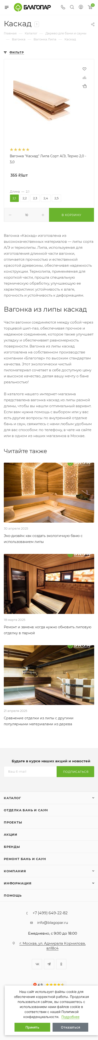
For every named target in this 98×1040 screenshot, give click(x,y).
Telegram (49, 964)
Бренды (12, 847)
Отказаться (70, 1027)
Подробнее (70, 1017)
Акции (10, 834)
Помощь (13, 895)
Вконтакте (37, 964)
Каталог (12, 798)
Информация (18, 883)
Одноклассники (61, 964)
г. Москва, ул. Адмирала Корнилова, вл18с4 (53, 945)
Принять (32, 1027)
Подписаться (76, 772)
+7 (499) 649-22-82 (50, 913)
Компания (15, 871)
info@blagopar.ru (52, 922)
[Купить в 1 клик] (84, 86)
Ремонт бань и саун (25, 859)
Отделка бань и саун (26, 810)
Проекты (13, 822)
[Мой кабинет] (81, 7)
